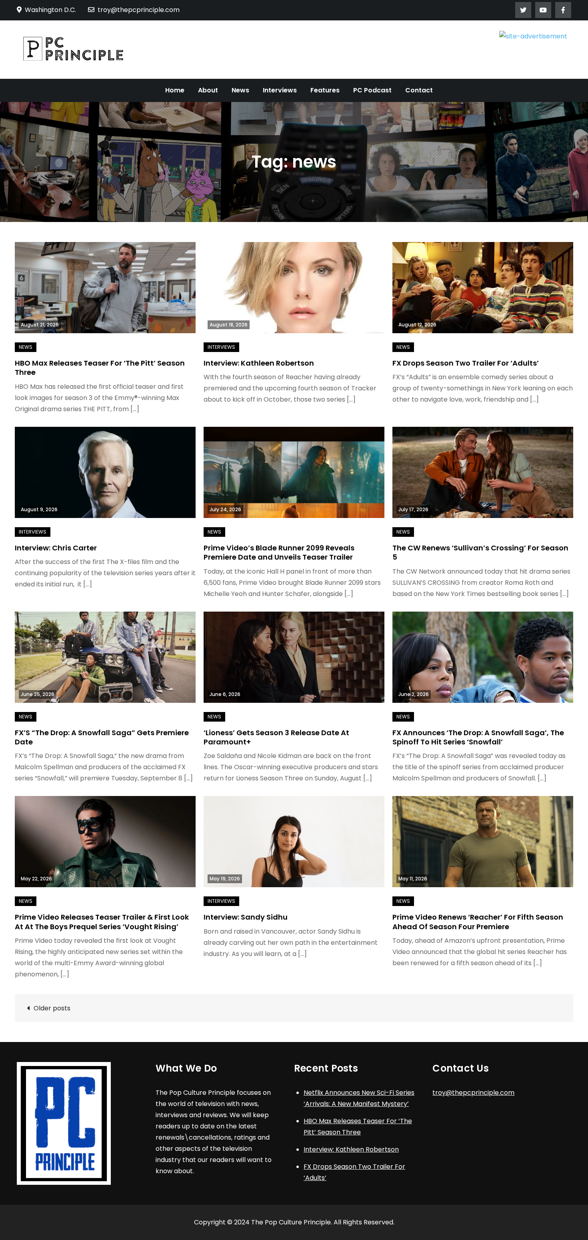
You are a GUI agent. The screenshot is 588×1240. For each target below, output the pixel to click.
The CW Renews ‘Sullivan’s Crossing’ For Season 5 (480, 552)
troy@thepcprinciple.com (139, 9)
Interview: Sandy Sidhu (246, 917)
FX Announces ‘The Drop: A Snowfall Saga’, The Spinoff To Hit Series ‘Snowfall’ (478, 737)
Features (325, 90)
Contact (419, 90)
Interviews (280, 90)
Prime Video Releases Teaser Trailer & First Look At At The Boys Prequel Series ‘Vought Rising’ (102, 921)
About (208, 90)
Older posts (52, 1008)
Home (174, 90)
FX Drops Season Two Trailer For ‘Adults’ (465, 363)
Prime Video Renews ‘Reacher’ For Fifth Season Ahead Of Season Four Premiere (477, 921)
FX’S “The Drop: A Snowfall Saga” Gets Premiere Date (102, 737)
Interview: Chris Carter (56, 548)
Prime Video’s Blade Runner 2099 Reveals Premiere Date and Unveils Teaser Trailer (279, 552)
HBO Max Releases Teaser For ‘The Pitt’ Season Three (100, 367)
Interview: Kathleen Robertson (259, 363)
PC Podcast (372, 90)
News (240, 90)
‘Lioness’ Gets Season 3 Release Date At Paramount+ (276, 737)
